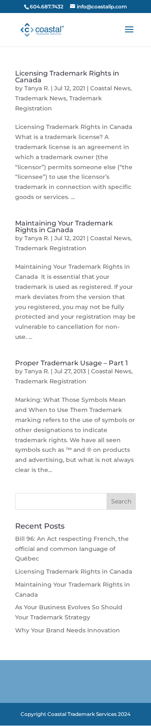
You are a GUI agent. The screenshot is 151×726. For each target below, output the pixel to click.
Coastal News (110, 88)
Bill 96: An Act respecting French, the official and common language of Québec (72, 549)
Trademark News (40, 98)
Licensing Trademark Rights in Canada (67, 76)
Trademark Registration (50, 248)
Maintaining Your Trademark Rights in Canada (64, 226)
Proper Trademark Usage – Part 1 (71, 363)
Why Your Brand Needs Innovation (67, 630)
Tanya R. (36, 88)
